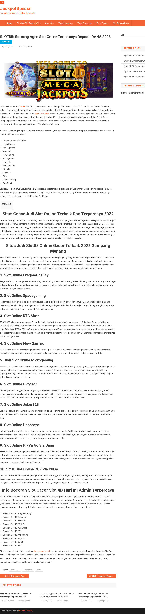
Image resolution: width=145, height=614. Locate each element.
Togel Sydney (103, 23)
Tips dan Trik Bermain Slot (29, 23)
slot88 (39, 570)
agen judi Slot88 (42, 114)
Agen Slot (49, 23)
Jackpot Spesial (25, 46)
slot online (28, 570)
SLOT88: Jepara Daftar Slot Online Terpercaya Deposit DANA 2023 (15, 595)
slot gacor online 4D (42, 551)
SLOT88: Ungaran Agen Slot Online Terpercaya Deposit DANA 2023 (17, 576)
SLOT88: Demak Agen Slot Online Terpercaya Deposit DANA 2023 (94, 595)
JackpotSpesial (15, 8)
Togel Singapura (84, 23)
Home (10, 23)
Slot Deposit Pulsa (121, 23)
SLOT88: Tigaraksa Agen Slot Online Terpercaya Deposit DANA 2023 (102, 576)
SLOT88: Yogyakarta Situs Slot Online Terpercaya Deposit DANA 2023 (57, 595)
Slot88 (22, 106)
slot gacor (15, 570)
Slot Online (6, 42)
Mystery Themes (25, 611)
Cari (122, 35)
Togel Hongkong (65, 23)
